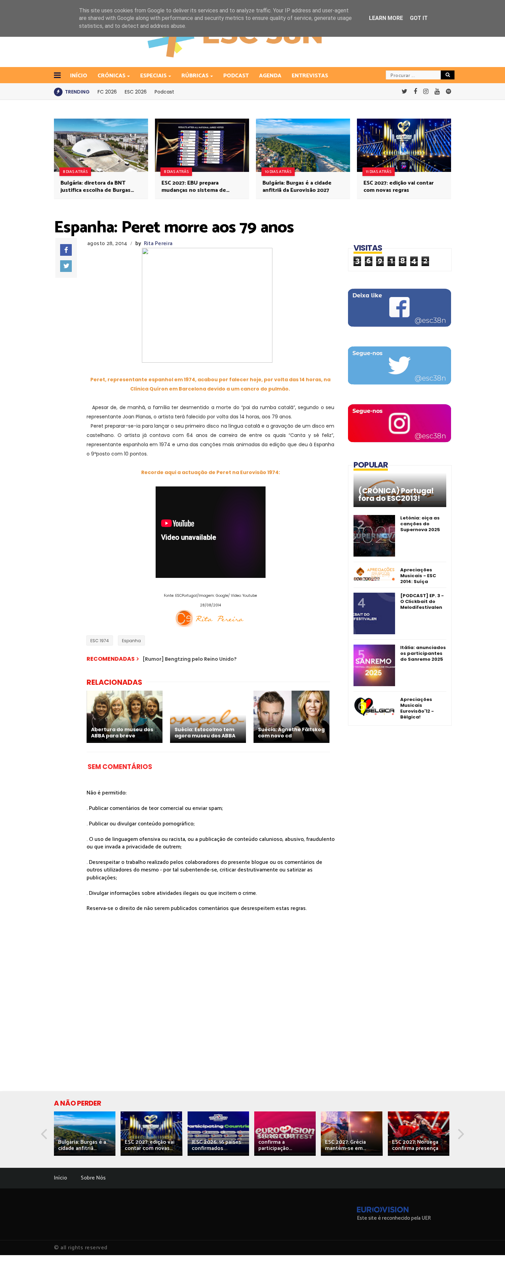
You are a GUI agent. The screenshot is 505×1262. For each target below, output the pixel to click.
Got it (419, 18)
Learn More (386, 18)
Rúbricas (195, 75)
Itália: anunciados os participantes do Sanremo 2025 (423, 653)
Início (60, 1178)
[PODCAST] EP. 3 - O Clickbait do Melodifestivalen (422, 601)
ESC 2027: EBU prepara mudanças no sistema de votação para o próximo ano (197, 186)
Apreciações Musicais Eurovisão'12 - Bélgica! (417, 708)
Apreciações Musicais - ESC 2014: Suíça (418, 575)
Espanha (131, 641)
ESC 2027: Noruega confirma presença (415, 1145)
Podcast (236, 75)
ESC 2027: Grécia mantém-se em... (345, 1145)
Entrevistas (310, 75)
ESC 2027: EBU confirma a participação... (276, 1142)
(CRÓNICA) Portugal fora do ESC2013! (396, 494)
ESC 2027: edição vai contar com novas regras (398, 186)
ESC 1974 (99, 641)
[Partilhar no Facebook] (66, 250)
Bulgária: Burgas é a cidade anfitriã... (82, 1145)
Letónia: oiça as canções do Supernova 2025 (420, 524)
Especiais (153, 75)
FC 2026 (107, 91)
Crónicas (111, 75)
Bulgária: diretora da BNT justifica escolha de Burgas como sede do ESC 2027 (95, 186)
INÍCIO (78, 75)
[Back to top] (488, 1245)
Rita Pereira (158, 243)
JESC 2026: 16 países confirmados (216, 1145)
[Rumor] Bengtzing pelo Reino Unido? (190, 659)
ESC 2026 (136, 91)
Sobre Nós (93, 1178)
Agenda (270, 75)
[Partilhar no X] (66, 266)
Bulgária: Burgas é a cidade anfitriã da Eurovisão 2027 (297, 186)
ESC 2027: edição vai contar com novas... (150, 1145)
